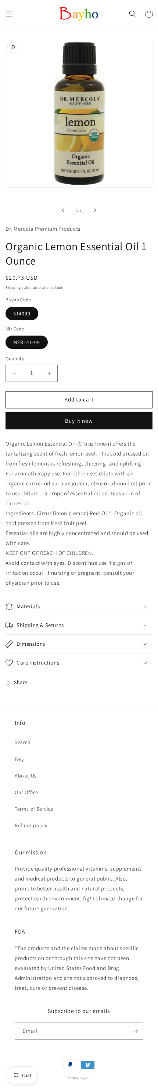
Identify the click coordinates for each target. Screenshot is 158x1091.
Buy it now (79, 420)
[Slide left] (63, 210)
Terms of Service (34, 808)
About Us (26, 775)
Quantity (15, 358)
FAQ (19, 759)
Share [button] (21, 682)
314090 (21, 313)
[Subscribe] (135, 1031)
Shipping (13, 287)
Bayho (85, 1078)
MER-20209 (26, 342)
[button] (9, 14)
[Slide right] (95, 210)
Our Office (26, 792)
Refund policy (31, 825)
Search (23, 742)
